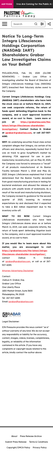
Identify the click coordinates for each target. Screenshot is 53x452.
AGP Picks (7, 4)
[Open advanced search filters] (42, 24)
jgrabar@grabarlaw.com (20, 301)
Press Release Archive (31, 436)
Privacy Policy (40, 447)
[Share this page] (49, 24)
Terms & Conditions (38, 442)
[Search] (36, 24)
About (14, 436)
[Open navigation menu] (4, 24)
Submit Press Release (15, 442)
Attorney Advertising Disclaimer (17, 270)
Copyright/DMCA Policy (18, 447)
